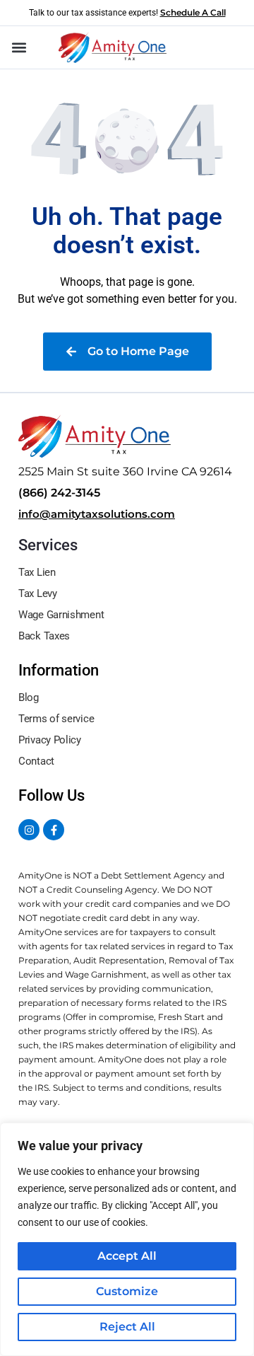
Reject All (127, 1326)
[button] (18, 47)
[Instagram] (29, 829)
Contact (36, 761)
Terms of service (56, 718)
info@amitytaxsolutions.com (96, 514)
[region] (127, 1239)
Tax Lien (37, 572)
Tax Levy (37, 593)
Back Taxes (44, 636)
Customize (127, 1291)
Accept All (127, 1256)
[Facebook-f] (53, 829)
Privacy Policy (49, 740)
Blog (28, 697)
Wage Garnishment (61, 614)
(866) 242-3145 (59, 492)
